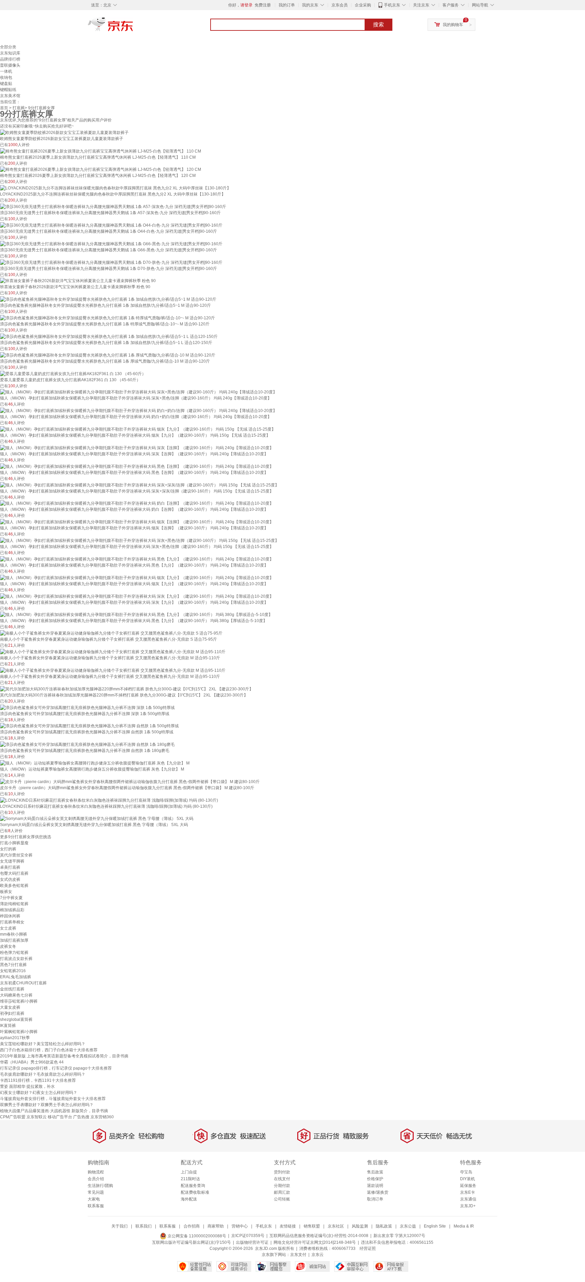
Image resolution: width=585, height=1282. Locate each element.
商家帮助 (216, 1226)
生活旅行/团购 (100, 1185)
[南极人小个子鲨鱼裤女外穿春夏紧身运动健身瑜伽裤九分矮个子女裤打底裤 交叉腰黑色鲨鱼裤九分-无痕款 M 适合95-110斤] (112, 670)
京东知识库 (10, 53)
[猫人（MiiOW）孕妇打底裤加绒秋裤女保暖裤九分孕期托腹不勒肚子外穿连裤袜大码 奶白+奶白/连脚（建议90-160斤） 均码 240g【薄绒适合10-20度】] (138, 410)
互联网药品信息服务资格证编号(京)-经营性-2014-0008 (318, 1236)
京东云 (317, 1254)
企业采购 (363, 5)
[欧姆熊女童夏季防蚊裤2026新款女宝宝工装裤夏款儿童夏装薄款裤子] (64, 132)
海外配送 (189, 1199)
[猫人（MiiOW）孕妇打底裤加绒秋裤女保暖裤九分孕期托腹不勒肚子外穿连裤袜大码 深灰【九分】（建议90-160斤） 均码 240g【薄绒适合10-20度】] (137, 596)
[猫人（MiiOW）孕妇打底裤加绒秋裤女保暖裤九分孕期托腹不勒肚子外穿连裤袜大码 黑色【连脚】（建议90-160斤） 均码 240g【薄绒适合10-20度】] (137, 466)
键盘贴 (6, 83)
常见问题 (96, 1192)
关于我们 (119, 1226)
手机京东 (392, 5)
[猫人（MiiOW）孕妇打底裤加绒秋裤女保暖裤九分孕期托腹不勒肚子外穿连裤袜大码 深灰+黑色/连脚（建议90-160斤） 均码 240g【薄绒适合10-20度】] (138, 392)
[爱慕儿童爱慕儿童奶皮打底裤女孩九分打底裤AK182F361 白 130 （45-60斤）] (73, 373)
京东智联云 (36, 1117)
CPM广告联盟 (12, 1117)
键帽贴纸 (8, 89)
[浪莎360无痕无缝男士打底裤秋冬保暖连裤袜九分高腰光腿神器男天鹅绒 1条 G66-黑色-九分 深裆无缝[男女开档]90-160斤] (111, 243)
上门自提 (189, 1172)
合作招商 (191, 1226)
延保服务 (468, 1185)
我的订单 (287, 5)
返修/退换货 (377, 1192)
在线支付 (282, 1178)
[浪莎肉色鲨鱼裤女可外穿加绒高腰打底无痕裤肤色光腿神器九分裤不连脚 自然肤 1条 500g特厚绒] (89, 726)
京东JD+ (468, 1206)
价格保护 (375, 1178)
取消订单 (375, 1199)
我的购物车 (453, 24)
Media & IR (464, 1226)
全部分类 (8, 47)
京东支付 (298, 1254)
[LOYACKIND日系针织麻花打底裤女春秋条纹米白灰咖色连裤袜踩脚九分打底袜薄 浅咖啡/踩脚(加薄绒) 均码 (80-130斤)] (109, 800)
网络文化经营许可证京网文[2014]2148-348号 (315, 1242)
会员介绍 (96, 1178)
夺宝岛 (466, 1172)
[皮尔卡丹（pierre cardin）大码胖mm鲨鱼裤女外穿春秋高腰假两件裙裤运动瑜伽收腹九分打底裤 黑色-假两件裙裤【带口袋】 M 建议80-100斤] (130, 781)
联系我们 (143, 1226)
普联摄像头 (10, 65)
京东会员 (339, 5)
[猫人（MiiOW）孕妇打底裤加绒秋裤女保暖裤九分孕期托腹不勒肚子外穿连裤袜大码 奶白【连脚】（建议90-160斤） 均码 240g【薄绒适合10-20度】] (137, 503)
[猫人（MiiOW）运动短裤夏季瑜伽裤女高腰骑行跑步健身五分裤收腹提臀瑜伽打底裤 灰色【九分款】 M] (95, 762)
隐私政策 (384, 1226)
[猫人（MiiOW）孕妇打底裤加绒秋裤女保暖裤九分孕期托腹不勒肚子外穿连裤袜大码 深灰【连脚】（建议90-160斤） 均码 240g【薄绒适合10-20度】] (137, 447)
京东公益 (408, 1226)
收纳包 (6, 77)
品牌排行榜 (10, 59)
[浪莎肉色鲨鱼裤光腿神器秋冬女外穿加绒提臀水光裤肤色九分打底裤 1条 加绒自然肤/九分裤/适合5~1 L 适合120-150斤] (109, 336)
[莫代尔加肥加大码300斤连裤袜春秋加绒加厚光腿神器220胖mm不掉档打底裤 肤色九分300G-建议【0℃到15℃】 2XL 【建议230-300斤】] (126, 688)
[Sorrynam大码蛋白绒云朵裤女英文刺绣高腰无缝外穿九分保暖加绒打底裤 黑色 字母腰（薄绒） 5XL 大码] (96, 818)
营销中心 (240, 1226)
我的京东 (310, 5)
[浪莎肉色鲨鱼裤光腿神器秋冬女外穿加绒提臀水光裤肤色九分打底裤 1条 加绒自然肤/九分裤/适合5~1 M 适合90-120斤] (108, 299)
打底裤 (19, 108)
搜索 (378, 24)
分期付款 (282, 1185)
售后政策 (375, 1172)
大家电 (94, 1199)
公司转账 (282, 1199)
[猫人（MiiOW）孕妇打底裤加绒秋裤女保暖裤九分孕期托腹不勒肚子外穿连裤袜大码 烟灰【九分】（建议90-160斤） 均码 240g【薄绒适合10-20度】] (137, 577)
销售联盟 (312, 1226)
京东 (133, 27)
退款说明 (375, 1185)
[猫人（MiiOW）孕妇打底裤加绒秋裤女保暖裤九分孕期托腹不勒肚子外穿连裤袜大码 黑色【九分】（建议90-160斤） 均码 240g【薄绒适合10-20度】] (137, 558)
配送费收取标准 (195, 1192)
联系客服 (96, 1206)
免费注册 (263, 5)
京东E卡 (467, 1192)
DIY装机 (467, 1178)
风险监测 (360, 1226)
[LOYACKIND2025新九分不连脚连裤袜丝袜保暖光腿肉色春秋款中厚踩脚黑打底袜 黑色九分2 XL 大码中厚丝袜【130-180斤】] (115, 187)
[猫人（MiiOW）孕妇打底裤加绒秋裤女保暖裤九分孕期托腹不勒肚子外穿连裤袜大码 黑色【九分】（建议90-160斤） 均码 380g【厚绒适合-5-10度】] (136, 614)
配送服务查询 (193, 1185)
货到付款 (282, 1172)
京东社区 (336, 1226)
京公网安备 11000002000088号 (196, 1236)
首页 (4, 108)
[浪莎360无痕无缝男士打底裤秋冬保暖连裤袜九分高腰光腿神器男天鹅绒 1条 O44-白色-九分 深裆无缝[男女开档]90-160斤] (111, 225)
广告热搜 (81, 1117)
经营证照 (368, 1248)
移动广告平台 (60, 1117)
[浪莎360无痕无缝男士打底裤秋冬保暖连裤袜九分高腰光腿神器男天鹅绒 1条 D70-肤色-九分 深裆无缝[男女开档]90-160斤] (111, 262)
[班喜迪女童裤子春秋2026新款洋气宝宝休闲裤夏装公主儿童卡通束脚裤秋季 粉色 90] (78, 280)
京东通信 (468, 1199)
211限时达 (190, 1178)
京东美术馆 (10, 95)
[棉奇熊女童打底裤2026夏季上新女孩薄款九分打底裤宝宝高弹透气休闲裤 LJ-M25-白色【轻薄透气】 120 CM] (100, 169)
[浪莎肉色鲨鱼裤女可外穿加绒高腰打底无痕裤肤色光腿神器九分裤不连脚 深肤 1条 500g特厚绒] (87, 707)
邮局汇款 (282, 1192)
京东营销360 (102, 1117)
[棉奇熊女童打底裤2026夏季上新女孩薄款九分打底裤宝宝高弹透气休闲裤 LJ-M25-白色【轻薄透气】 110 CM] (100, 150)
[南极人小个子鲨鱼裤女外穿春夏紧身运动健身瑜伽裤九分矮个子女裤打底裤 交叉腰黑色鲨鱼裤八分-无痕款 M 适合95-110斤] (112, 651)
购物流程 (96, 1172)
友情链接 (288, 1226)
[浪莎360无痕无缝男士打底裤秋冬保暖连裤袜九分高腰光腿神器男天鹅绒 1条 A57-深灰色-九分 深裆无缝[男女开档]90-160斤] (113, 206)
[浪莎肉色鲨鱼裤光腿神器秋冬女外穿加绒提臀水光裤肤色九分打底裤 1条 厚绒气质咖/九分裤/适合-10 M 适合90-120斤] (107, 354)
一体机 (6, 71)
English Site (435, 1226)
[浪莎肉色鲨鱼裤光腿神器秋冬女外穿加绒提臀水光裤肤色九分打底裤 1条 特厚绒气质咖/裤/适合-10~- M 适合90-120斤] (107, 317)
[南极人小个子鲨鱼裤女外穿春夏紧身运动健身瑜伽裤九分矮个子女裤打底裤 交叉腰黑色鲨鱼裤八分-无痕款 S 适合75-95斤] (111, 633)
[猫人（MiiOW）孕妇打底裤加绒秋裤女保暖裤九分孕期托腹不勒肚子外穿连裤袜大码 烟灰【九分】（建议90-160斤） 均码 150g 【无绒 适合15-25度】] (138, 429)
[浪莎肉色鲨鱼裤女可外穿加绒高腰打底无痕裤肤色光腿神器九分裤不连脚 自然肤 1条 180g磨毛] (87, 744)
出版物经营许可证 (252, 1242)
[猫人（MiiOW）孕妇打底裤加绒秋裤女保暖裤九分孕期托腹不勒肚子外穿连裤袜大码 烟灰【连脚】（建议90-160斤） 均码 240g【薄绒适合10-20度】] (137, 521)
